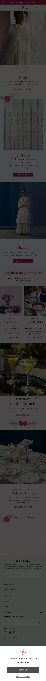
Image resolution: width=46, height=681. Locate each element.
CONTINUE (23, 670)
